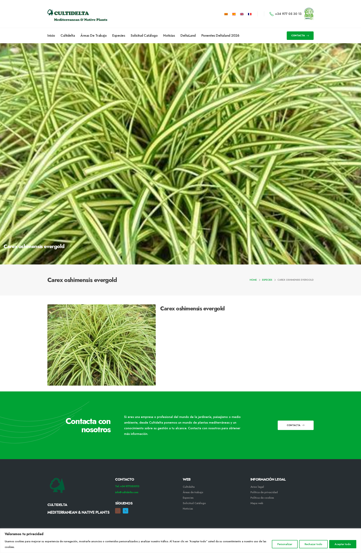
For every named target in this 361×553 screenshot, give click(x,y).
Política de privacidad (264, 492)
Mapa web (256, 503)
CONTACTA (298, 35)
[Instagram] (118, 511)
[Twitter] (125, 511)
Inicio (51, 35)
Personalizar (284, 544)
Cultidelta (68, 35)
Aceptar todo (343, 544)
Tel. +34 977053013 (127, 486)
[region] (180, 540)
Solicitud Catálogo (144, 35)
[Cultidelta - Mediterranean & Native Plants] (66, 14)
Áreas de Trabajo (93, 35)
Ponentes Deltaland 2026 (220, 35)
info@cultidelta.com (126, 492)
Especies (118, 35)
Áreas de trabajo (193, 492)
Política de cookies (262, 498)
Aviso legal (257, 487)
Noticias (169, 35)
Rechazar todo (313, 544)
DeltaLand (188, 35)
